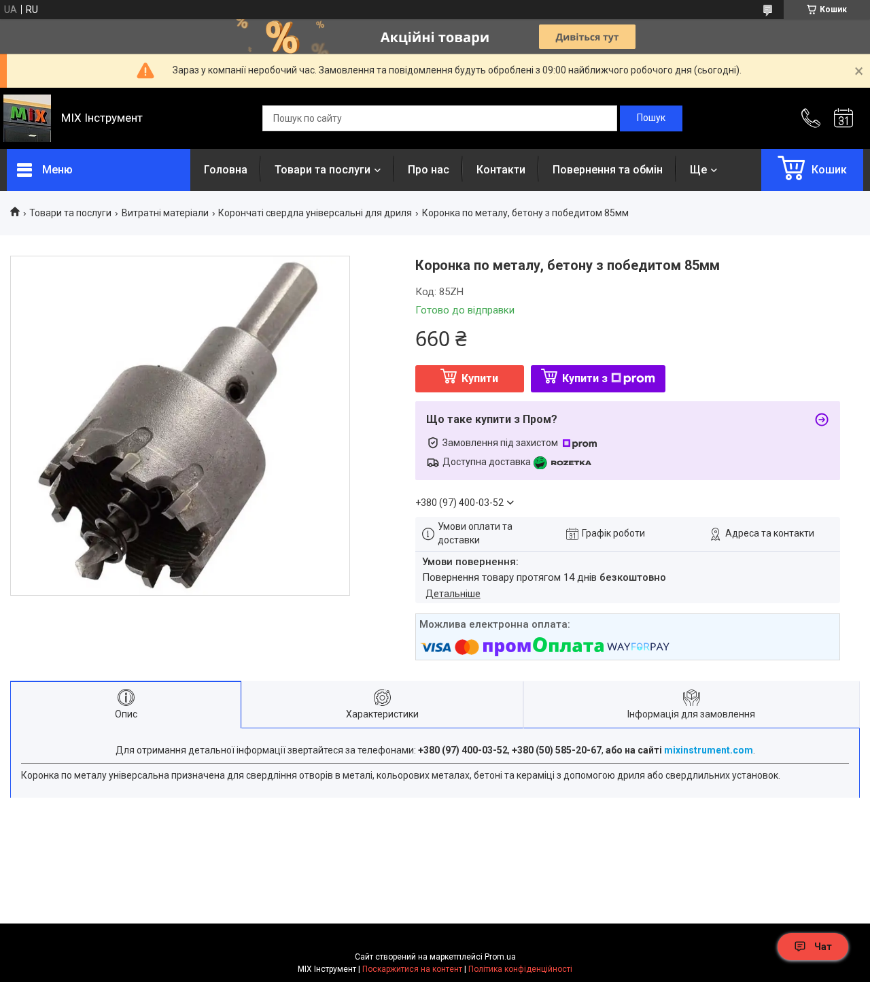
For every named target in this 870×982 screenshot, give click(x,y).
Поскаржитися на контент (412, 969)
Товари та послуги (322, 169)
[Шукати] (651, 118)
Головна (225, 169)
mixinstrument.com (708, 750)
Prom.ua (500, 957)
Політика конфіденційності (520, 969)
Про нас (428, 169)
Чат (823, 946)
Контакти (500, 169)
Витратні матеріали (165, 212)
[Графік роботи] (843, 118)
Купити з (585, 378)
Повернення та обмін (608, 169)
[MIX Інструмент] (27, 118)
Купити (480, 378)
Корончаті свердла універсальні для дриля (315, 212)
